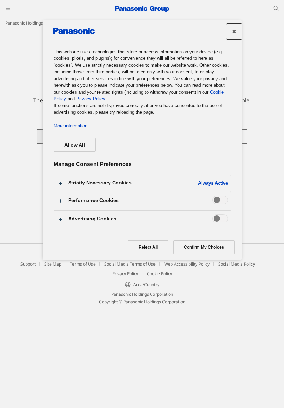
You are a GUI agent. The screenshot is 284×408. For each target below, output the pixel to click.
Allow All (74, 145)
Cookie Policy (159, 274)
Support (28, 264)
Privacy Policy (125, 274)
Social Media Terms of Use (130, 264)
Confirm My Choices (204, 247)
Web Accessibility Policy (187, 264)
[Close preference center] (234, 31)
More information (70, 125)
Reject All (148, 247)
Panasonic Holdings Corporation (36, 23)
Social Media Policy (236, 264)
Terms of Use (83, 264)
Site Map (52, 264)
